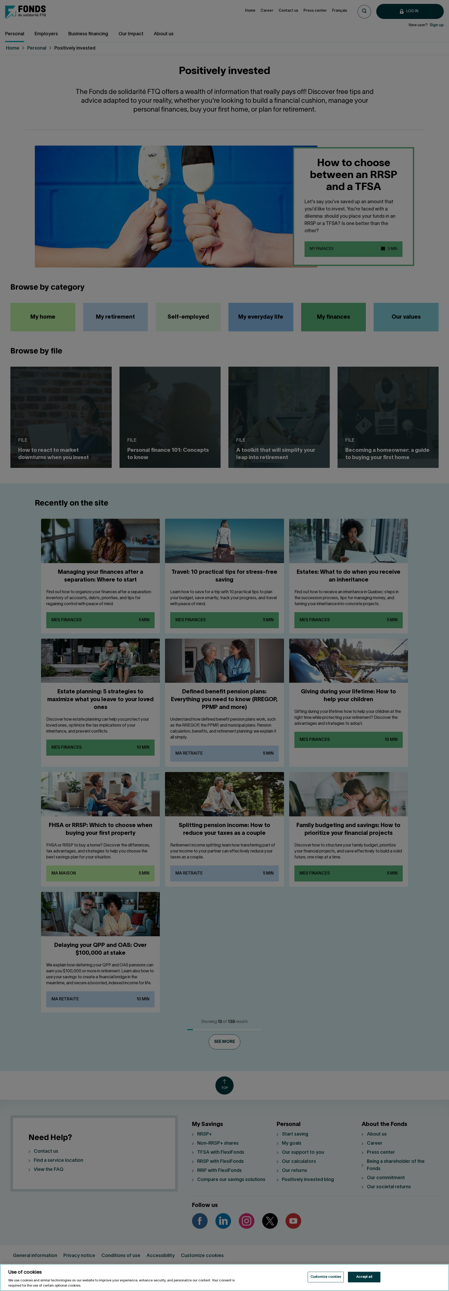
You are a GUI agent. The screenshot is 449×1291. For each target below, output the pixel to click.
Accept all (364, 1277)
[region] (224, 1277)
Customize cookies (326, 1277)
